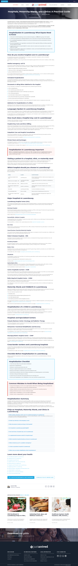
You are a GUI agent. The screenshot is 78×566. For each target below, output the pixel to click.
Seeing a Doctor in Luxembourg (14, 458)
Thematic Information (36, 14)
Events (27, 4)
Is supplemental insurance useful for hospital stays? (21, 435)
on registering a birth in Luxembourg (43, 303)
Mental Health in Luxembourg (14, 470)
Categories (15, 4)
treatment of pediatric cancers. (38, 221)
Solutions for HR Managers (30, 560)
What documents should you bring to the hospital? (20, 424)
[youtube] (66, 556)
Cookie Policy (43, 558)
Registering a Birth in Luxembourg (15, 466)
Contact (69, 4)
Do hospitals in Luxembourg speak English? (19, 427)
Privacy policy (43, 560)
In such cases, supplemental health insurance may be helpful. (31, 143)
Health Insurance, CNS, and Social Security (16, 461)
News (22, 4)
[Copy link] (54, 486)
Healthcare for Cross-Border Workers (15, 471)
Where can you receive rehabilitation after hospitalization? (22, 450)
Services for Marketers (29, 558)
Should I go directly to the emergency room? (19, 420)
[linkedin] (63, 556)
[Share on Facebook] (46, 486)
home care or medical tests (30, 266)
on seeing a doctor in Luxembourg (22, 314)
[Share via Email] (51, 486)
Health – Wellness (46, 14)
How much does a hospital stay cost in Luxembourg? (21, 431)
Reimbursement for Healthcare (14, 463)
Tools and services (53, 4)
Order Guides (27, 555)
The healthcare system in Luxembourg (16, 456)
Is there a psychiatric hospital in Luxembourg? (19, 446)
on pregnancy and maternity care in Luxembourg (30, 251)
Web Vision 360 (68, 564)
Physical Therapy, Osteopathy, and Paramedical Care (18, 468)
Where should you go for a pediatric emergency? (20, 442)
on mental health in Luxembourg (16, 341)
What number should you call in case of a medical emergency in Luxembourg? (26, 414)
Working (62, 4)
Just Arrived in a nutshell (13, 555)
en (75, 1)
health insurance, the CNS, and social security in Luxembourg (38, 145)
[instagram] (58, 556)
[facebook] (60, 556)
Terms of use (43, 555)
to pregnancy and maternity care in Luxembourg (21, 301)
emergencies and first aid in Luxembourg (31, 74)
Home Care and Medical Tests (14, 473)
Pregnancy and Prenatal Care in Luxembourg (17, 465)
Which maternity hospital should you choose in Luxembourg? (23, 439)
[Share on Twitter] (49, 486)
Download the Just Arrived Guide (44, 477)
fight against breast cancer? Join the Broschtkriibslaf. (25, 214)
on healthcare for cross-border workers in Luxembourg (34, 350)
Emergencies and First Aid (13, 460)
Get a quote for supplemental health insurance (21, 477)
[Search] (69, 1)
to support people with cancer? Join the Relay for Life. (24, 260)
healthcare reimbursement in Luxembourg (31, 137)
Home (29, 14)
